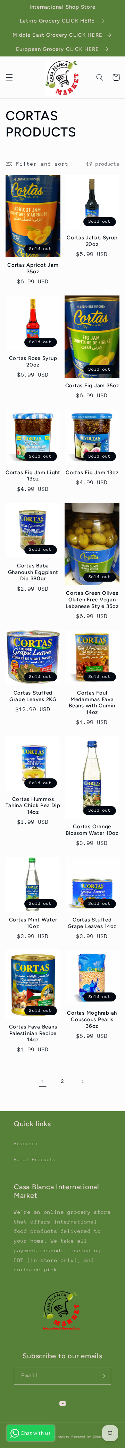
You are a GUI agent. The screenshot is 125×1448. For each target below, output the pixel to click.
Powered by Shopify (89, 1436)
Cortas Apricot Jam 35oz (33, 268)
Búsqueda (26, 1143)
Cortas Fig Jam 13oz (92, 472)
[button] (9, 77)
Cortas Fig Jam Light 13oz (33, 475)
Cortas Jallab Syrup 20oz (92, 241)
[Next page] (82, 1081)
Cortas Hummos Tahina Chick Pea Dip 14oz (33, 805)
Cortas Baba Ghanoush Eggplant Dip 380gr (33, 572)
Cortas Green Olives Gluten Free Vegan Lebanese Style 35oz (92, 599)
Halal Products (35, 1159)
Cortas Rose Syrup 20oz (33, 361)
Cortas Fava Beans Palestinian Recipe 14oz (33, 1033)
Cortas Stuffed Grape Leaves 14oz (92, 923)
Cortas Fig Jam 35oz (92, 385)
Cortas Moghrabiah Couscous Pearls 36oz (92, 1019)
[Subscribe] (103, 1376)
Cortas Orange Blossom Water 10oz (92, 829)
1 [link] (42, 1081)
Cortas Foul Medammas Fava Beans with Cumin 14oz (92, 702)
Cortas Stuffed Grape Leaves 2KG (33, 696)
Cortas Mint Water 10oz (33, 923)
